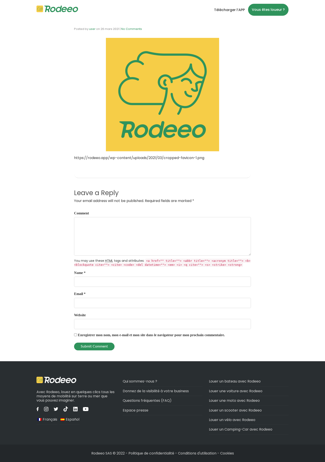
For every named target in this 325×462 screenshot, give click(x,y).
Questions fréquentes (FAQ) (147, 400)
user (92, 29)
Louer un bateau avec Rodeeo (235, 381)
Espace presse (135, 410)
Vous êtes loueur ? (268, 9)
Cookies (227, 453)
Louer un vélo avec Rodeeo (232, 419)
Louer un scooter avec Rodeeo (235, 410)
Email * (80, 294)
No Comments (131, 29)
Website (80, 315)
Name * (80, 273)
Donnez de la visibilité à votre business (156, 391)
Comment (81, 213)
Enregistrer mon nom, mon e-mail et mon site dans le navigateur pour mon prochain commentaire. (151, 335)
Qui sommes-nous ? (140, 381)
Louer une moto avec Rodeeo (234, 400)
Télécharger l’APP (229, 9)
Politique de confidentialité (151, 453)
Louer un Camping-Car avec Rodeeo (240, 429)
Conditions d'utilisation (197, 453)
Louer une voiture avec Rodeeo (235, 391)
